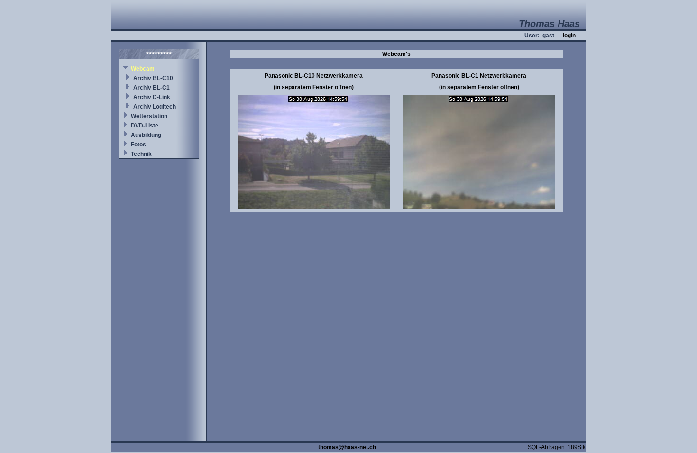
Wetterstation (149, 116)
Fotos (138, 144)
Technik (141, 154)
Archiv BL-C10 (153, 78)
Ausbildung (146, 135)
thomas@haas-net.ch (347, 447)
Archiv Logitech (154, 106)
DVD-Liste (144, 125)
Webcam (143, 68)
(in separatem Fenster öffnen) (314, 87)
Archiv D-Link (151, 97)
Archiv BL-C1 (151, 87)
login (569, 35)
